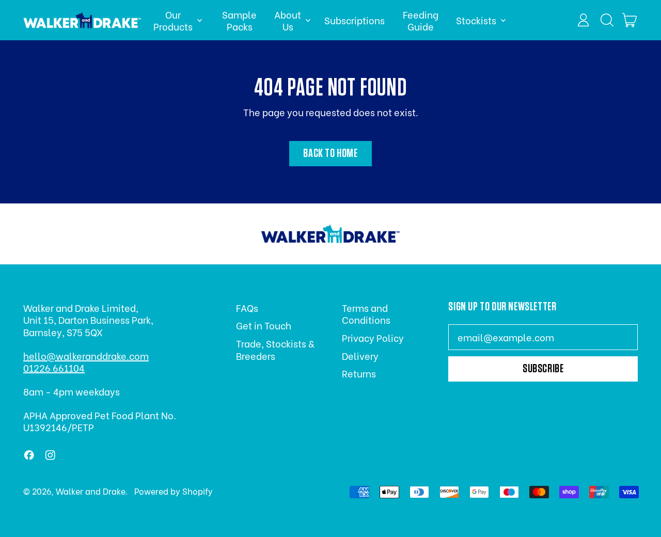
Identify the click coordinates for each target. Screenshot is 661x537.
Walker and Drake (90, 491)
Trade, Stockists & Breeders (275, 349)
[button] (607, 20)
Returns (359, 373)
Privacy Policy (373, 337)
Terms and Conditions (366, 313)
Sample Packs (239, 20)
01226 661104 (54, 367)
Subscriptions (354, 20)
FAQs (247, 307)
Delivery (360, 355)
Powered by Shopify (173, 491)
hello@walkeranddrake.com (86, 355)
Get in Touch (263, 325)
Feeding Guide (420, 20)
